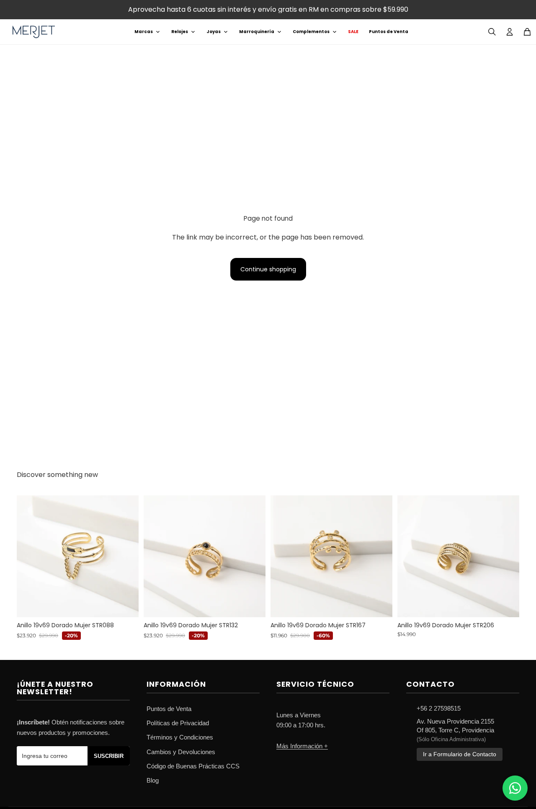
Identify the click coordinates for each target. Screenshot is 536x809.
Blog (153, 780)
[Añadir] (125, 604)
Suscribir (109, 756)
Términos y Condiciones (180, 737)
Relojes (179, 31)
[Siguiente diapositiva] (126, 556)
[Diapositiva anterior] (29, 556)
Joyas (213, 31)
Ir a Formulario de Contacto (459, 754)
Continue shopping (268, 269)
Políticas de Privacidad (178, 723)
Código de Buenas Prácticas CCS (193, 766)
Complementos (311, 31)
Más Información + (302, 746)
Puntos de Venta (388, 31)
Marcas (143, 31)
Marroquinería (256, 31)
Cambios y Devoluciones (181, 751)
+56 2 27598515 (439, 708)
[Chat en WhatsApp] (515, 788)
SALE (353, 31)
